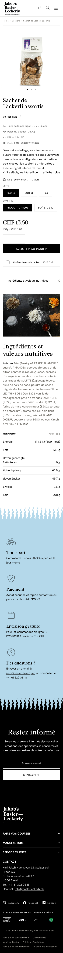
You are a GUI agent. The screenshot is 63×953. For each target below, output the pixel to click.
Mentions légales (11, 942)
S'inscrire (31, 775)
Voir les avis (10, 116)
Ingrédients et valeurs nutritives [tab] (28, 280)
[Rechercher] (47, 8)
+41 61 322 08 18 (16, 677)
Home (6, 21)
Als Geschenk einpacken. (32, 262)
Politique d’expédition (33, 942)
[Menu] (56, 8)
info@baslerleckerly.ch (20, 673)
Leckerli (16, 21)
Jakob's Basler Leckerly (21, 930)
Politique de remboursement (16, 946)
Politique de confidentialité (16, 937)
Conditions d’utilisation (45, 946)
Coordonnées (39, 937)
